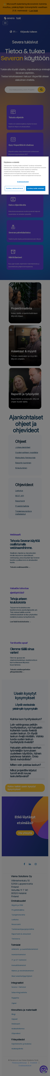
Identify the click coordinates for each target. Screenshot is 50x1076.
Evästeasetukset (23, 182)
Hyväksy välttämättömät (14, 188)
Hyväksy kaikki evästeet (35, 188)
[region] (25, 175)
